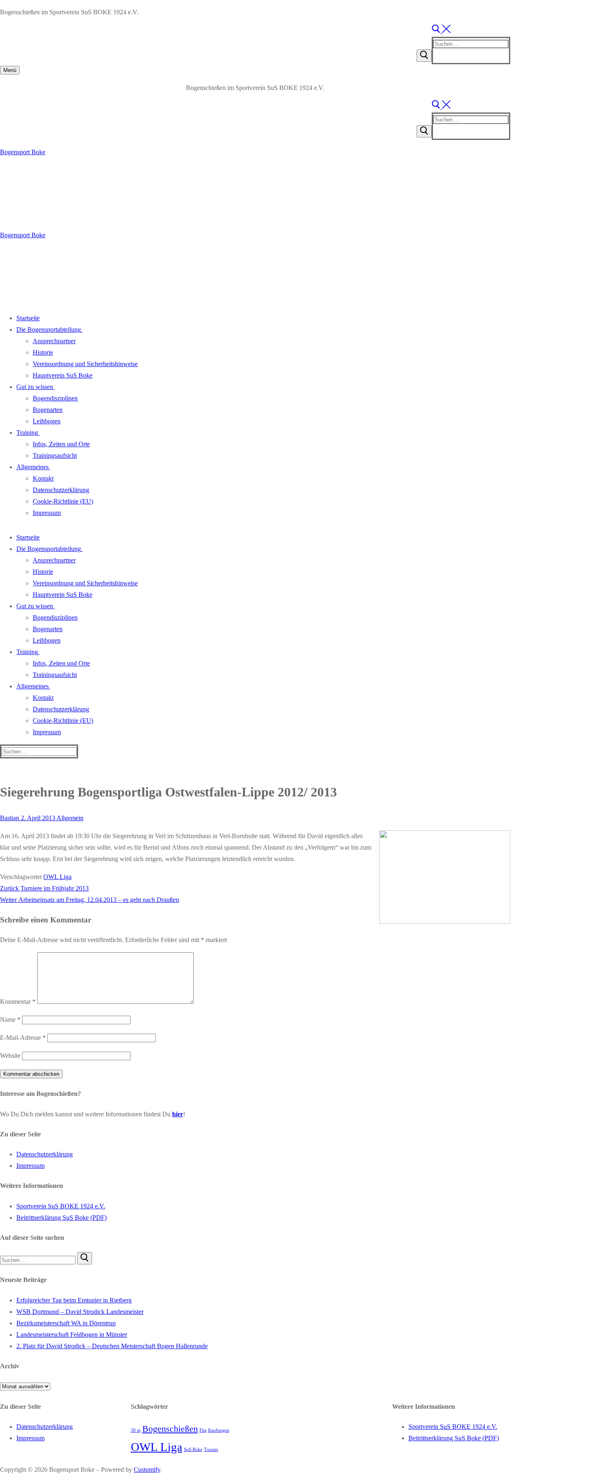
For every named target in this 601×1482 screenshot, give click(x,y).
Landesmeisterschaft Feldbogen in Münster (71, 1334)
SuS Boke (193, 1449)
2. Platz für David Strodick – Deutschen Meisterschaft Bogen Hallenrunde (112, 1346)
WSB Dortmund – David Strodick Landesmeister (80, 1311)
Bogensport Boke (22, 151)
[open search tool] (441, 30)
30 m (136, 1430)
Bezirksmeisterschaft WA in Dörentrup (66, 1323)
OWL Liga (57, 876)
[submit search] (424, 55)
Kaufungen (218, 1430)
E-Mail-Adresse (23, 1037)
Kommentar (18, 1001)
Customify (147, 1469)
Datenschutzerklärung (44, 1154)
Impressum (30, 1165)
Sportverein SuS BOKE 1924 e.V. (60, 1206)
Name (10, 1019)
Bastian (9, 817)
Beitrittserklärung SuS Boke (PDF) (61, 1217)
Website (10, 1055)
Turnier (211, 1449)
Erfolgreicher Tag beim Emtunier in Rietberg (74, 1300)
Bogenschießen (170, 1429)
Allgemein (69, 817)
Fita (203, 1430)
